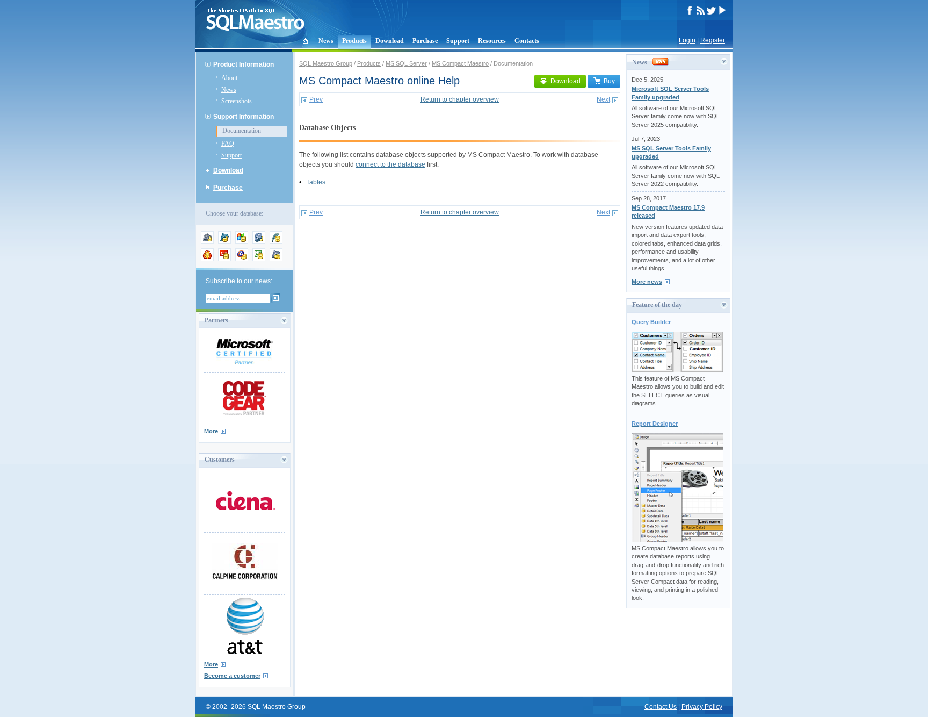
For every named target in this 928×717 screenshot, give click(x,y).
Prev (316, 99)
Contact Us (660, 707)
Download (389, 41)
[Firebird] (207, 259)
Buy (609, 81)
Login (687, 40)
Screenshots (236, 101)
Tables (315, 182)
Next (603, 99)
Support (457, 41)
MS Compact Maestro (460, 63)
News (326, 41)
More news (647, 281)
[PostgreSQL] (258, 242)
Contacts (526, 41)
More (211, 431)
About (229, 78)
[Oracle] (224, 259)
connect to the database (390, 164)
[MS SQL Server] (241, 242)
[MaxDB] (276, 259)
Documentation (241, 130)
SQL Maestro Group (325, 63)
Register (712, 40)
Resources (492, 41)
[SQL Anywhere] (241, 259)
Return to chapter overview (460, 99)
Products (354, 41)
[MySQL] (224, 242)
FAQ (227, 143)
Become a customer (232, 675)
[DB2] (258, 259)
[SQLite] (276, 242)
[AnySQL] (207, 242)
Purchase (425, 41)
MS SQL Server (406, 63)
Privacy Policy (702, 707)
